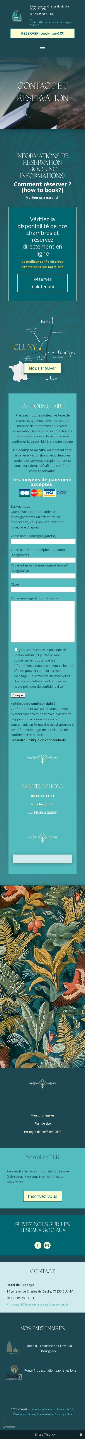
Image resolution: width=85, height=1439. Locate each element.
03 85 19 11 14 (42, 795)
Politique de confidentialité (42, 1132)
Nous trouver (42, 368)
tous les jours (42, 804)
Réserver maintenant (42, 283)
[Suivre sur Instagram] (47, 1245)
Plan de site (42, 1123)
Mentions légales (42, 1115)
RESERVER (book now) (40, 33)
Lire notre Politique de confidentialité (38, 740)
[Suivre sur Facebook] (37, 1245)
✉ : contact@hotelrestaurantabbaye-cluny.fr (50, 22)
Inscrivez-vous (42, 1196)
